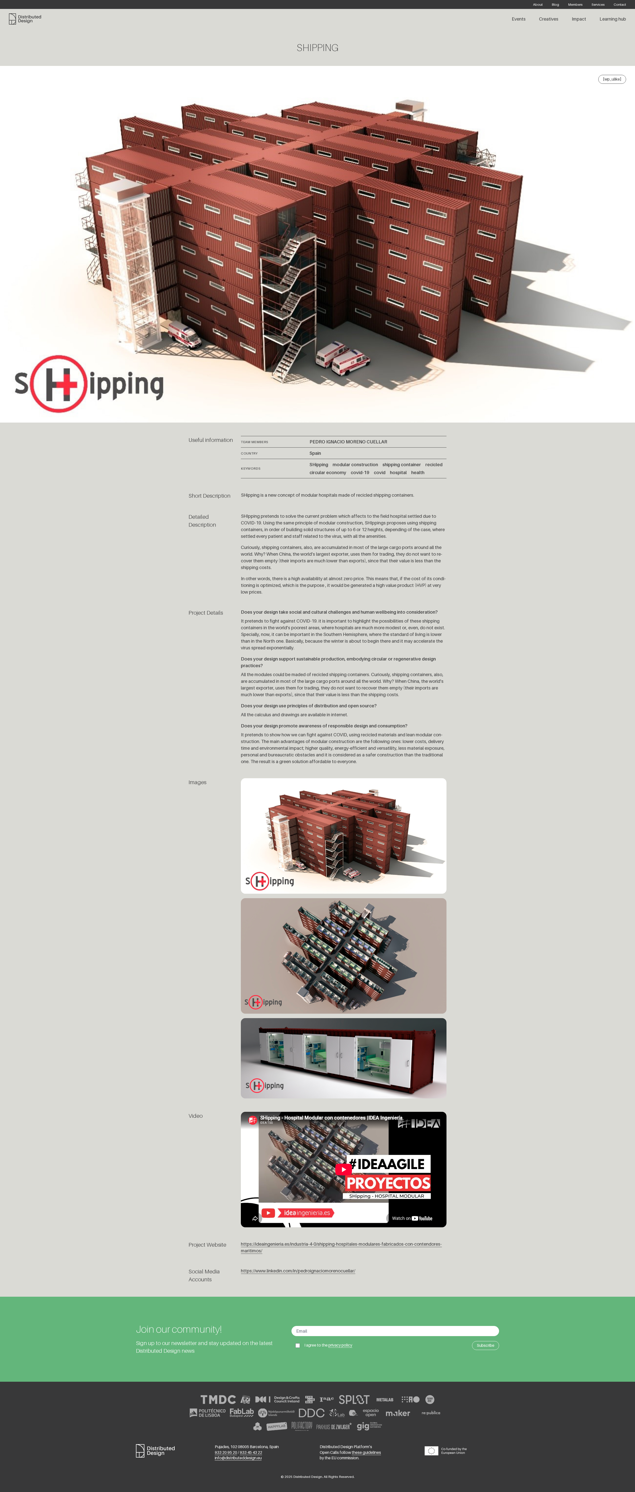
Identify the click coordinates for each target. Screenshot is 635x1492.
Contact (620, 4)
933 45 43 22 (251, 1452)
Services (598, 4)
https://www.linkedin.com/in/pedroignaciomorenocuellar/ (298, 1270)
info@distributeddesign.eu (238, 1458)
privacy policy (340, 1345)
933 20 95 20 (226, 1452)
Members (575, 4)
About (538, 4)
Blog (555, 4)
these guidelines (366, 1452)
